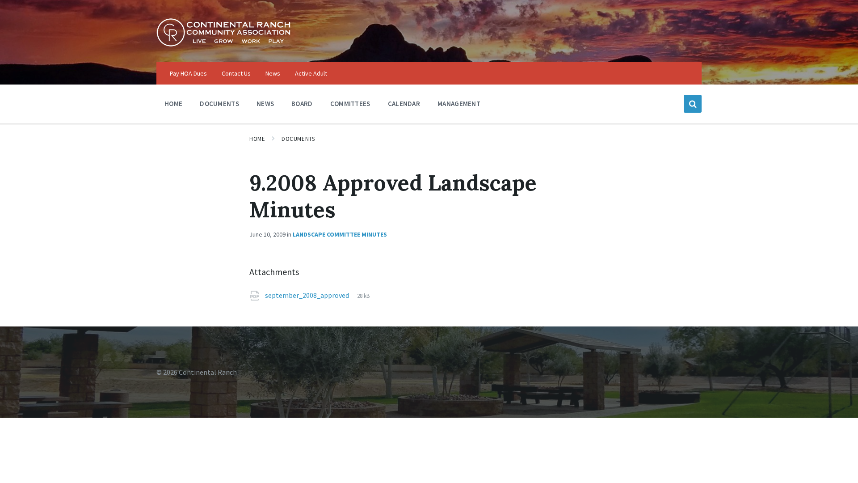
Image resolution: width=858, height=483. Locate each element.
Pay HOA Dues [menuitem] (188, 73)
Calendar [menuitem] (404, 103)
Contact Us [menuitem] (236, 73)
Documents (298, 139)
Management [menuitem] (458, 103)
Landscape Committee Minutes (340, 234)
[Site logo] (223, 44)
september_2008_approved (307, 295)
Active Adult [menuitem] (311, 73)
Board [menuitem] (302, 103)
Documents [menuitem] (219, 103)
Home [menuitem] (173, 103)
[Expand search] (693, 104)
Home (257, 139)
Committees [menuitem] (350, 103)
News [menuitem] (272, 73)
